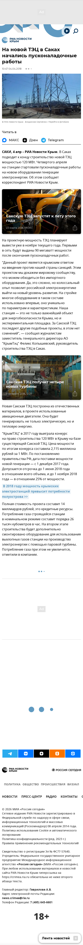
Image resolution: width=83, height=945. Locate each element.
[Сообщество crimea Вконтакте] (25, 754)
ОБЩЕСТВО (31, 784)
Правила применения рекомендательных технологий (40, 843)
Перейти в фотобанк (59, 121)
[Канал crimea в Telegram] (10, 754)
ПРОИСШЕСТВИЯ (53, 784)
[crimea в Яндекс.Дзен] (41, 754)
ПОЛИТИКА (12, 784)
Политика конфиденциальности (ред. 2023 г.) (34, 839)
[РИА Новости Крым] (16, 40)
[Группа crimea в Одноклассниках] (57, 754)
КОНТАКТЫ (69, 797)
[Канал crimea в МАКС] (73, 754)
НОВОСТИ (9, 797)
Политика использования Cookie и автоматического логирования (39, 832)
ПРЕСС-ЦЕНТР (31, 797)
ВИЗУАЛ (73, 784)
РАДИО (51, 797)
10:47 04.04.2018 (12, 68)
